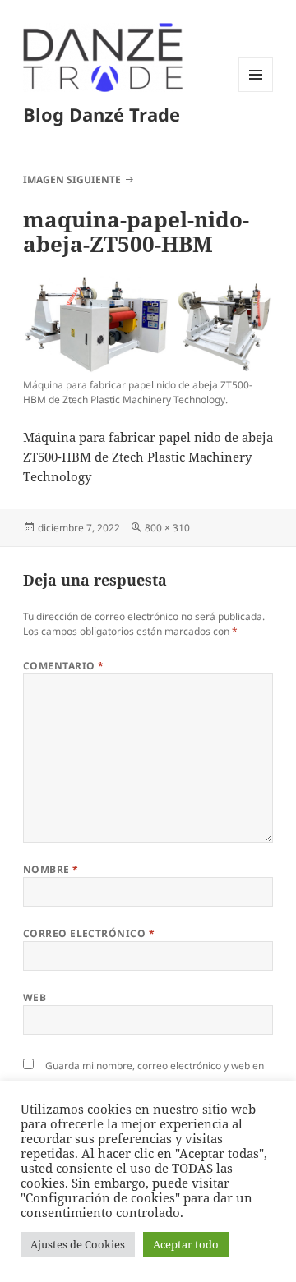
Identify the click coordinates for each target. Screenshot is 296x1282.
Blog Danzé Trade (101, 114)
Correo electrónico (89, 933)
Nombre (51, 869)
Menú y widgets (256, 91)
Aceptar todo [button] (186, 1244)
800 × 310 (167, 528)
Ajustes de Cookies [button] (77, 1244)
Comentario (63, 666)
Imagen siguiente (72, 179)
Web (34, 997)
